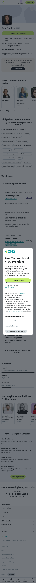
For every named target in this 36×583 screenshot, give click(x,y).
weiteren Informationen (16, 311)
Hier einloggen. (9, 287)
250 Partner (21, 293)
